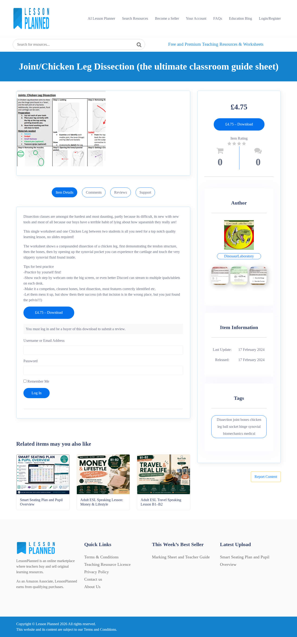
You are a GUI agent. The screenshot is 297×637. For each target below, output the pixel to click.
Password (30, 361)
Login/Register (270, 18)
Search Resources (135, 18)
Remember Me (37, 381)
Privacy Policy (96, 572)
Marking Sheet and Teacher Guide (181, 557)
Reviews (120, 192)
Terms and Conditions (100, 629)
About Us (92, 586)
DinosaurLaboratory (239, 256)
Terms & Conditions (101, 557)
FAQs (217, 18)
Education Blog (240, 18)
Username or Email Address (44, 341)
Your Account (196, 18)
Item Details (64, 192)
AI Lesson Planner (101, 18)
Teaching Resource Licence (107, 564)
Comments (94, 192)
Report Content (266, 477)
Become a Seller (167, 18)
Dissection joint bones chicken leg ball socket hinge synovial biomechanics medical (239, 426)
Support (145, 192)
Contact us (93, 579)
